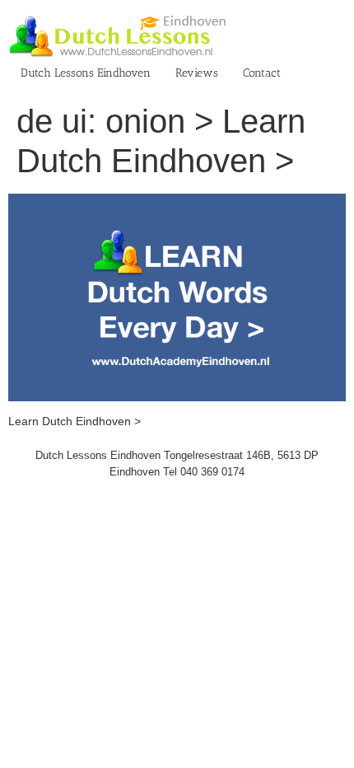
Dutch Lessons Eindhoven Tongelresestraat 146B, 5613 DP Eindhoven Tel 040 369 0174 (177, 463)
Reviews (196, 73)
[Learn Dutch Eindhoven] (177, 201)
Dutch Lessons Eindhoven (86, 73)
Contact (262, 73)
